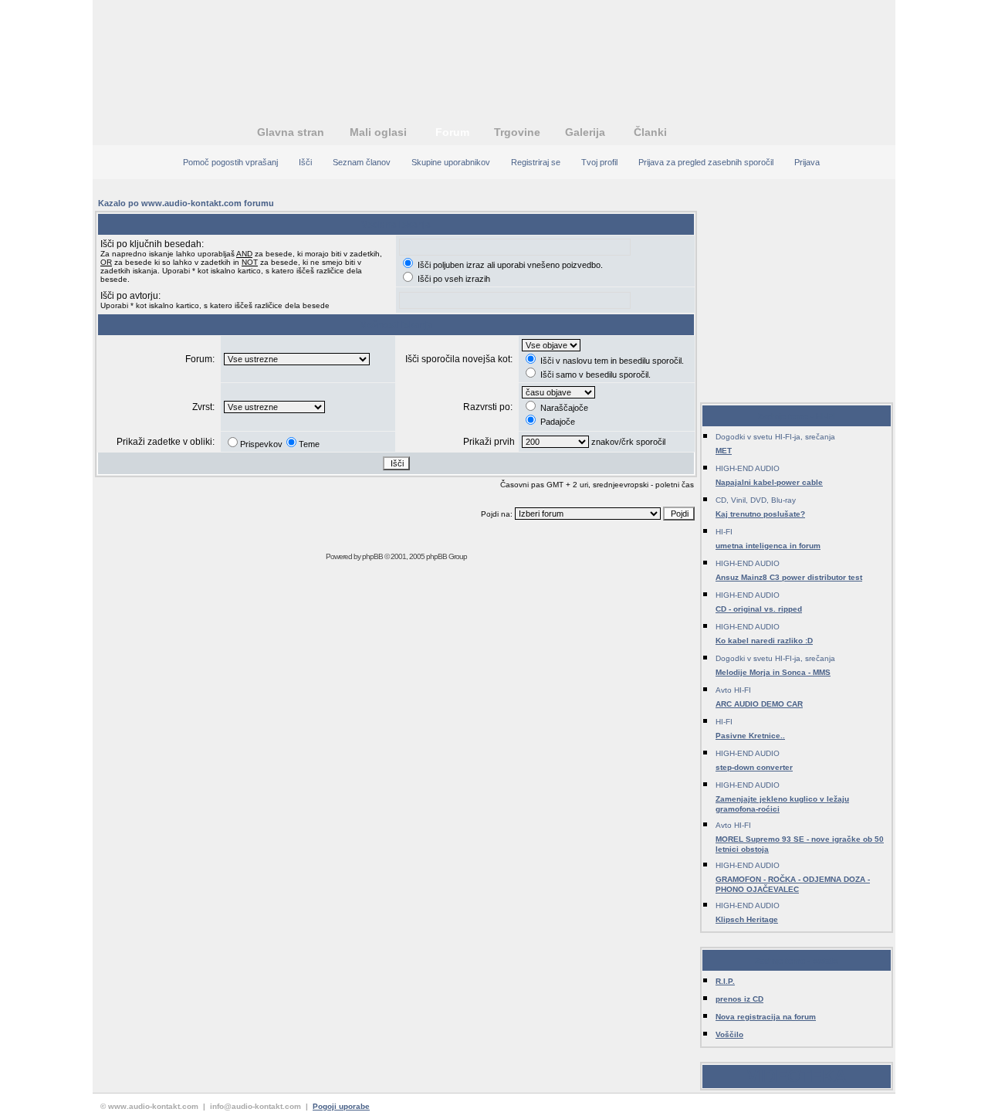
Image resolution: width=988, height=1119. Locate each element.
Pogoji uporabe (341, 1106)
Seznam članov (362, 162)
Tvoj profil (599, 162)
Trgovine (517, 132)
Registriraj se (535, 162)
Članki (650, 132)
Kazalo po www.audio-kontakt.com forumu (186, 203)
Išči (305, 162)
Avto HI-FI (733, 690)
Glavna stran (290, 132)
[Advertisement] (494, 50)
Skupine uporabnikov (450, 162)
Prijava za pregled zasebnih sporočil (705, 162)
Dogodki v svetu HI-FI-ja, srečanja (775, 436)
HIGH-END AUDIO (748, 468)
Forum (452, 132)
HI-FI (724, 531)
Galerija (585, 132)
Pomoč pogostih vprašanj (230, 162)
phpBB (372, 556)
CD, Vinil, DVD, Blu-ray (756, 500)
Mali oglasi (378, 132)
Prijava (807, 162)
